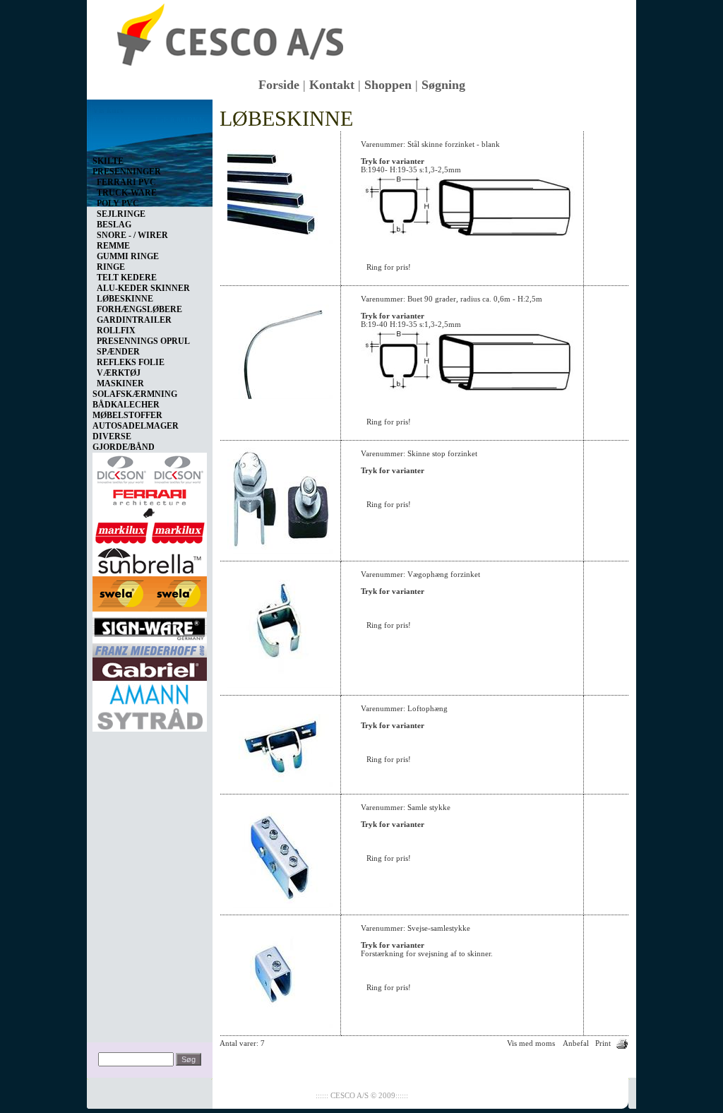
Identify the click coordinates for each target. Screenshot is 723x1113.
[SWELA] (149, 591)
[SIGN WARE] (149, 625)
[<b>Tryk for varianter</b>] (280, 241)
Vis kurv (108, 110)
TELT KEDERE (127, 277)
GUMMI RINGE (128, 256)
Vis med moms (531, 1043)
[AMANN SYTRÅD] (149, 703)
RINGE (111, 267)
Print (603, 1043)
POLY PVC (118, 203)
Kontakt (331, 85)
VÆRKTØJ (119, 373)
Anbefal (576, 1043)
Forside (278, 85)
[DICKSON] (149, 467)
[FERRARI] (149, 501)
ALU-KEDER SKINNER (143, 288)
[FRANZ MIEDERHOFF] (149, 648)
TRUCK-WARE (127, 193)
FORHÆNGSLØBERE (139, 309)
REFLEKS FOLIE (131, 362)
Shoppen (388, 85)
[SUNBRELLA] (149, 558)
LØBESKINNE (125, 299)
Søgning (443, 85)
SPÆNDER (118, 352)
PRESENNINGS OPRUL (143, 341)
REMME (113, 246)
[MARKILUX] (149, 530)
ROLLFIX (116, 330)
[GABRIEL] (149, 667)
